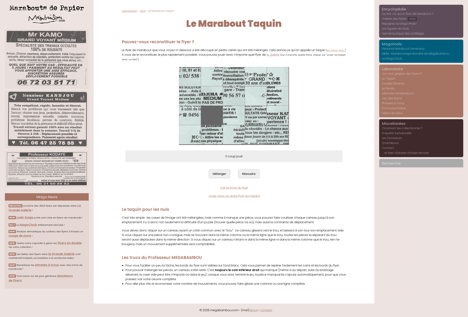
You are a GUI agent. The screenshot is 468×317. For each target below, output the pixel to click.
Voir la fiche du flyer (234, 188)
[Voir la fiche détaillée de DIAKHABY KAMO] (47, 59)
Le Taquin (388, 78)
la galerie (273, 55)
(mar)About (390, 143)
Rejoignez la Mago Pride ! (399, 24)
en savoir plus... (336, 50)
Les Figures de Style (395, 28)
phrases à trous (47, 265)
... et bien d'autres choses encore (405, 153)
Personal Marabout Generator (403, 49)
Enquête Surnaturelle (396, 133)
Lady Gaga (25, 217)
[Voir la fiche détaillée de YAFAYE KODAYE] (47, 169)
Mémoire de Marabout (398, 93)
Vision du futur (392, 113)
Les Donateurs (392, 138)
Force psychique (393, 108)
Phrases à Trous (393, 103)
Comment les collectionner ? (402, 128)
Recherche (391, 163)
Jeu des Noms (392, 98)
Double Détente (393, 83)
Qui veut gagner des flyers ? (402, 74)
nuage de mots (20, 236)
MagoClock (28, 225)
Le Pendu (388, 88)
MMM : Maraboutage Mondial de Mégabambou (415, 53)
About (253, 310)
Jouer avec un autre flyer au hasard (234, 196)
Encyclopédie (394, 9)
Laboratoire (129, 11)
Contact (388, 148)
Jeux (142, 11)
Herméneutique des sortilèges (403, 33)
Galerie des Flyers (399, 19)
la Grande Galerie (61, 254)
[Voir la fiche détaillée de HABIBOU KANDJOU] (47, 119)
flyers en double (70, 243)
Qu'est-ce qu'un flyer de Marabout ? (408, 14)
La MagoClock (392, 58)
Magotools (392, 44)
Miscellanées (393, 123)
